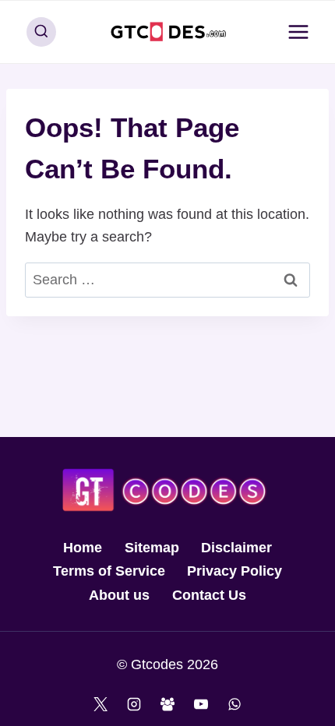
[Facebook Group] (167, 704)
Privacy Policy (234, 571)
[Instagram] (134, 704)
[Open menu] (298, 32)
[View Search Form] (41, 32)
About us (119, 595)
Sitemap (152, 547)
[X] (100, 704)
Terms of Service (109, 571)
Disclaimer (236, 547)
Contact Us (209, 595)
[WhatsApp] (234, 704)
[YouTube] (201, 704)
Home (82, 547)
